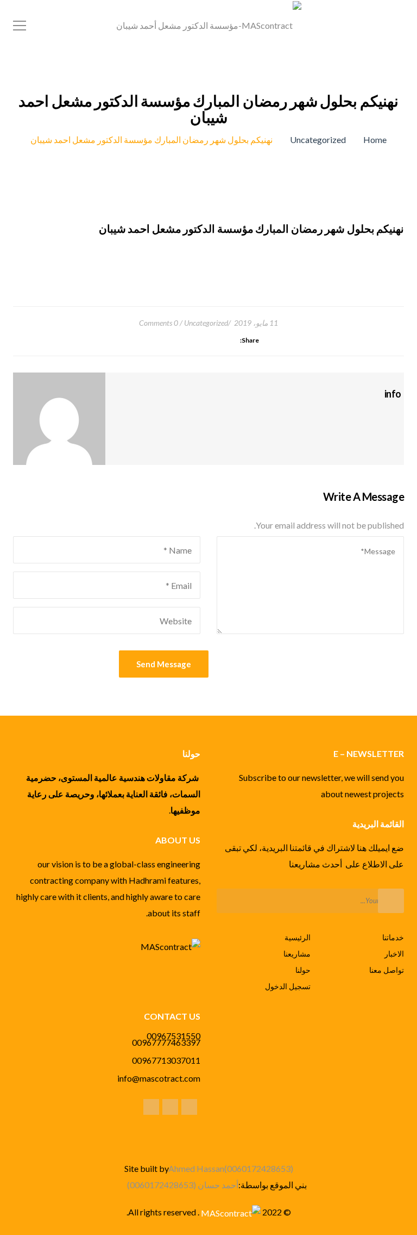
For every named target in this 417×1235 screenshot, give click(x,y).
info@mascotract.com (158, 1078)
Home (375, 139)
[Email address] (151, 1106)
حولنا (303, 970)
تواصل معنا (386, 970)
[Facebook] (398, 413)
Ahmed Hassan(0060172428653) (230, 1168)
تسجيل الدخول (288, 986)
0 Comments (158, 322)
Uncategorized (318, 139)
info (392, 394)
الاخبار (394, 953)
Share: (249, 340)
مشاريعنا (297, 953)
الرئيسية (298, 937)
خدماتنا (393, 937)
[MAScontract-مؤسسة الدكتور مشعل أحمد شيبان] (208, 24)
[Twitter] (189, 1106)
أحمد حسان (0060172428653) (182, 1185)
